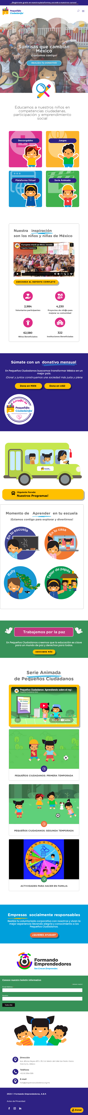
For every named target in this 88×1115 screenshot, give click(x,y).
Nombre (5, 995)
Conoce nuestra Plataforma (44, 62)
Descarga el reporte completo (35, 282)
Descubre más (44, 652)
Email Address (8, 987)
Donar (78, 1110)
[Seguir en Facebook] (9, 1108)
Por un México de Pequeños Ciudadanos (44, 50)
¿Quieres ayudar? (44, 935)
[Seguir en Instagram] (14, 1108)
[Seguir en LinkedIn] (20, 1108)
